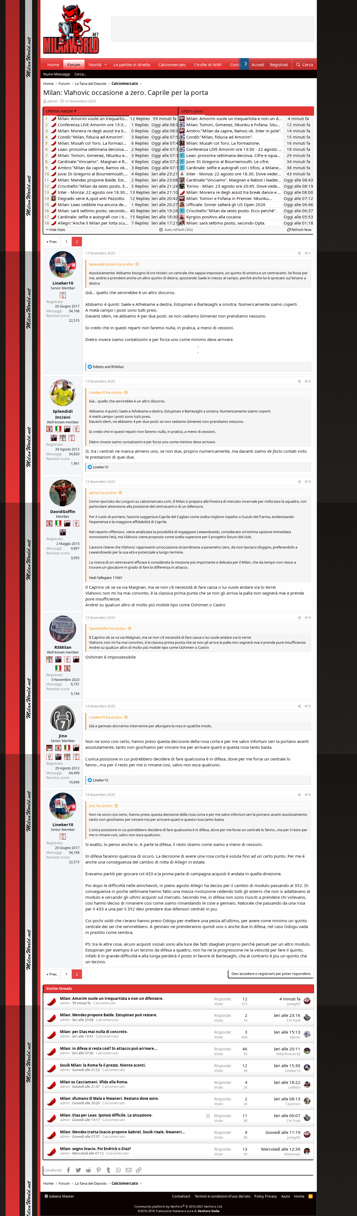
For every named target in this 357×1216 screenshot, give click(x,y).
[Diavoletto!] (49, 429)
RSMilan (62, 647)
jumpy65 (293, 1004)
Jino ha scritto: (101, 805)
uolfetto (294, 1087)
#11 (308, 253)
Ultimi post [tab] (191, 111)
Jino (63, 735)
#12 (308, 381)
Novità (95, 64)
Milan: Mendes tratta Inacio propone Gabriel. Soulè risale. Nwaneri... (122, 1131)
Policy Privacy (265, 1196)
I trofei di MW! (208, 64)
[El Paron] (67, 429)
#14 (308, 617)
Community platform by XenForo (178, 1206)
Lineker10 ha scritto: (105, 392)
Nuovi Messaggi (56, 74)
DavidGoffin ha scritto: (107, 628)
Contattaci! (181, 1196)
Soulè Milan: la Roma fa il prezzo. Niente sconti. (103, 1065)
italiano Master (61, 1196)
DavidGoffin (62, 511)
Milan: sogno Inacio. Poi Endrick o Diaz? (95, 1148)
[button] (105, 64)
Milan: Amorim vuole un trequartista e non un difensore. (111, 998)
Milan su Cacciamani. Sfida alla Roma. (94, 1081)
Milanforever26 (288, 1054)
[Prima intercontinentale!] (63, 295)
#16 (308, 794)
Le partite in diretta (132, 64)
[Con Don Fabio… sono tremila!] (54, 438)
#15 (308, 706)
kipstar (295, 1037)
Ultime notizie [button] (59, 111)
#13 (308, 481)
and (108, 366)
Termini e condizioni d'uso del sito (222, 1196)
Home (53, 64)
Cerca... (80, 74)
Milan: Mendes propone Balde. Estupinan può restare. (108, 1014)
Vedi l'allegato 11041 (105, 577)
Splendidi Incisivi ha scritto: (111, 264)
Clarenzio (293, 1103)
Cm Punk (293, 1020)
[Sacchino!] (49, 748)
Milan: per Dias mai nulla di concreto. (94, 1031)
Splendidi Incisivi (63, 414)
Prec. (53, 241)
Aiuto (285, 1196)
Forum (73, 64)
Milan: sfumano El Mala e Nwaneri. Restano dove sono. (109, 1098)
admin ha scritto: (103, 492)
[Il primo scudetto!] (58, 429)
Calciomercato (172, 64)
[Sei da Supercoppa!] (63, 438)
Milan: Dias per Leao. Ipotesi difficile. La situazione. (106, 1115)
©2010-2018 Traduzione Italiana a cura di (178, 1211)
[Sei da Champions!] (76, 429)
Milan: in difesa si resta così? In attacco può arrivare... (108, 1048)
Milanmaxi (292, 1154)
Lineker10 (62, 283)
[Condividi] (299, 253)
